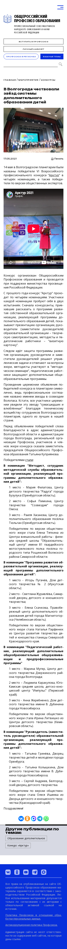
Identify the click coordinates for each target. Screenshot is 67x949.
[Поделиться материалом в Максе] (33, 818)
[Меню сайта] (60, 7)
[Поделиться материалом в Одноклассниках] (27, 818)
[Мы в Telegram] (35, 872)
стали (29, 460)
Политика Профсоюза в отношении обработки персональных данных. (33, 916)
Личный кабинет (33, 49)
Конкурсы (48, 80)
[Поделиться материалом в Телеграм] (40, 818)
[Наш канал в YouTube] (26, 872)
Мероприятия (28, 80)
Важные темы (52, 57)
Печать (58, 159)
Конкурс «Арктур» (18, 845)
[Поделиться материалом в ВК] (21, 818)
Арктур (54, 175)
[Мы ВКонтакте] (8, 872)
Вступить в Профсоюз (33, 42)
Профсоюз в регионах (21, 57)
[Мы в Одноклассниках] (17, 872)
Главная (10, 80)
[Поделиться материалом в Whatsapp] (46, 818)
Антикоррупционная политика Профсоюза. (31, 925)
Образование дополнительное (26, 838)
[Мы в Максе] (43, 872)
